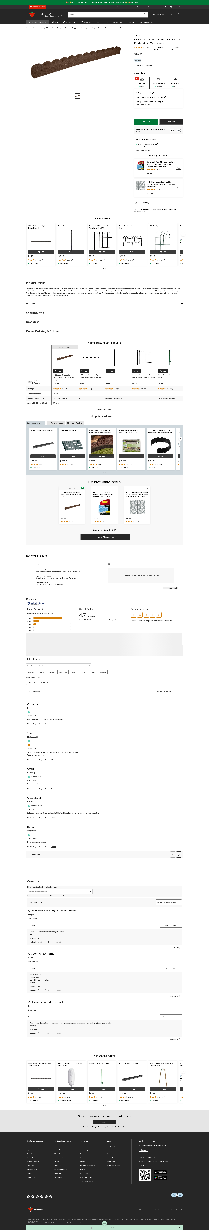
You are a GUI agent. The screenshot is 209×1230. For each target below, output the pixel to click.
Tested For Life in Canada (87, 1165)
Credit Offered (117, 7)
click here (142, 211)
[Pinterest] (46, 1196)
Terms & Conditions (112, 1150)
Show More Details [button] (103, 409)
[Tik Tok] (50, 1196)
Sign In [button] (104, 1122)
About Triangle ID (85, 1150)
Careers (82, 1158)
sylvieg (33, 1026)
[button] (145, 14)
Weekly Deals (70, 22)
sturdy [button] (42, 672)
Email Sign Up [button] (130, 7)
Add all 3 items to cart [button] (105, 537)
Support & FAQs (31, 1150)
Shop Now (134, 2)
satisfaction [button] (31, 672)
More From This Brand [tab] (75, 423)
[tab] (141, 83)
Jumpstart (83, 1169)
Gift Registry (57, 1165)
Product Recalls (31, 1165)
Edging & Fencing (88, 28)
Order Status (160, 14)
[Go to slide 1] (77, 96)
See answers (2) (175, 947)
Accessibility (110, 1158)
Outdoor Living (39, 28)
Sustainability (84, 1173)
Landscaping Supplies (70, 28)
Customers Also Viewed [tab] (35, 423)
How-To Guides (58, 1177)
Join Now (122, 1127)
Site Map (109, 1154)
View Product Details (158, 48)
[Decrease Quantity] (136, 114)
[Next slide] (183, 234)
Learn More (143, 1165)
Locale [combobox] (43, 682)
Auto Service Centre (59, 1150)
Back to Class (118, 22)
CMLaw (30, 802)
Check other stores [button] (143, 104)
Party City (131, 22)
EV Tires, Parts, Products (61, 1154)
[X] (32, 1196)
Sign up (143, 1150)
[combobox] (171, 691)
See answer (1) (175, 996)
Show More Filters (33, 678)
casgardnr (31, 831)
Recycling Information (86, 1177)
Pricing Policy (111, 1161)
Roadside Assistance (60, 1158)
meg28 (31, 914)
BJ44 (30, 1006)
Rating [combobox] (30, 682)
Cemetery (31, 773)
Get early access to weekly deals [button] (103, 1228)
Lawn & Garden (53, 28)
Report (53, 724)
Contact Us (30, 1173)
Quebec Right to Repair (113, 1165)
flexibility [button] (74, 672)
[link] (142, 47)
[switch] (31, 382)
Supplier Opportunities (86, 1181)
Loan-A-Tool (57, 1173)
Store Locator (31, 1146)
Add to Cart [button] (146, 121)
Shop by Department (39, 22)
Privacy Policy (111, 1146)
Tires (106, 22)
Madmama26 (32, 737)
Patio (97, 22)
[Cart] (179, 14)
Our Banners (84, 1154)
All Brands (83, 1161)
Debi (29, 708)
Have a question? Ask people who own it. (42, 887)
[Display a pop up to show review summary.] (162, 170)
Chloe (30, 958)
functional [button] (103, 672)
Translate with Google (35, 755)
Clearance (87, 22)
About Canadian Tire (86, 1146)
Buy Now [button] (171, 121)
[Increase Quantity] (150, 114)
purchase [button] (52, 672)
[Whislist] (171, 14)
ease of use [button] (63, 672)
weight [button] (84, 672)
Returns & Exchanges (33, 1161)
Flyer (56, 22)
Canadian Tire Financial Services (63, 1146)
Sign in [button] (175, 7)
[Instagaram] (37, 1196)
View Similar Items (175, 48)
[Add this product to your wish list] (156, 114)
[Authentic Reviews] (36, 603)
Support (141, 7)
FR (179, 7)
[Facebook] (28, 1196)
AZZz (32, 934)
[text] (41, 260)
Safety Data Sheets (32, 1169)
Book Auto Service (146, 22)
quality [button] (93, 672)
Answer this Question (171, 925)
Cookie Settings (31, 1177)
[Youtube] (41, 1196)
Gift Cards (56, 1161)
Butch (32, 982)
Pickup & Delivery (32, 1158)
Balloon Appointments (60, 1169)
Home (28, 28)
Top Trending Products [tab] (55, 423)
